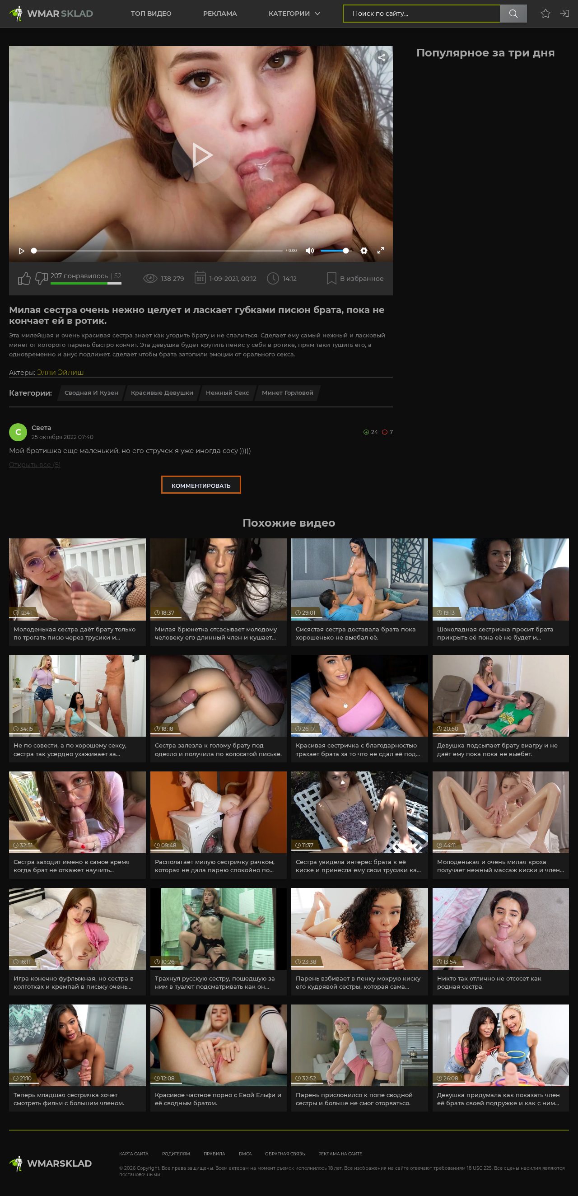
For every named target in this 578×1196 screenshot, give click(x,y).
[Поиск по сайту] (513, 14)
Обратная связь (285, 1153)
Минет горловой (287, 392)
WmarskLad (59, 1163)
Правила (214, 1153)
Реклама (220, 13)
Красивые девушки (162, 392)
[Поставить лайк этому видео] (24, 278)
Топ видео (151, 13)
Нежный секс (227, 392)
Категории (289, 13)
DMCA (245, 1153)
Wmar (60, 13)
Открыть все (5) (35, 465)
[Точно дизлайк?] (41, 278)
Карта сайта (134, 1153)
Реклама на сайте (340, 1153)
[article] (77, 592)
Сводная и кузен (91, 392)
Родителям (176, 1153)
